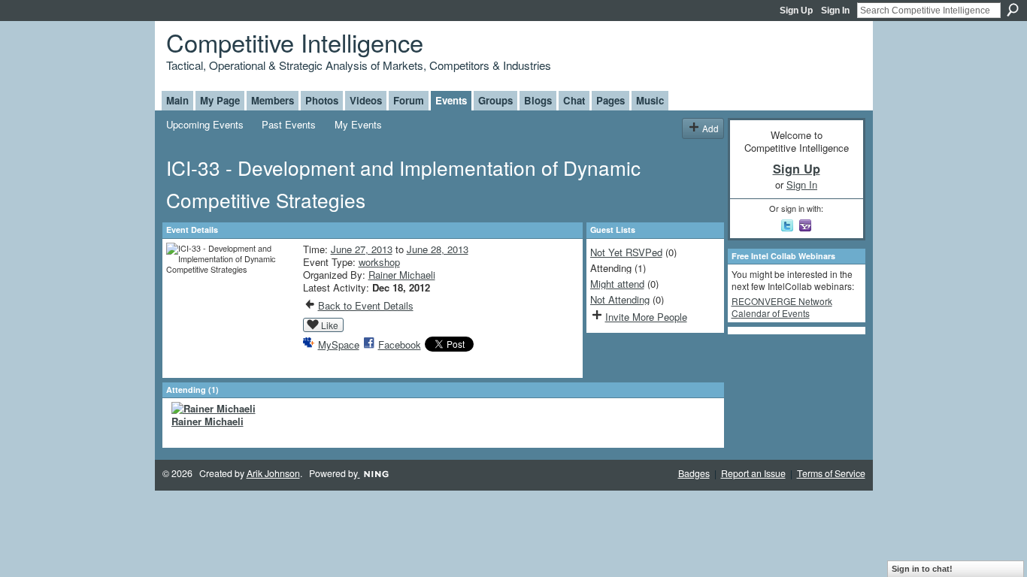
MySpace (338, 344)
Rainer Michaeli (401, 274)
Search (1013, 10)
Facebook (399, 344)
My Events (358, 124)
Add (710, 128)
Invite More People (646, 317)
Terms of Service (831, 473)
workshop (379, 262)
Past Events (289, 124)
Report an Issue (753, 473)
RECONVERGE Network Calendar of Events (782, 307)
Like (329, 325)
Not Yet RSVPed (626, 252)
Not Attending (620, 299)
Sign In (835, 10)
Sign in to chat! (922, 568)
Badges (694, 473)
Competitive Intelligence (294, 41)
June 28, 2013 (437, 249)
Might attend (617, 283)
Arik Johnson (273, 473)
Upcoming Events (205, 124)
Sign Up (796, 10)
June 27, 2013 (361, 249)
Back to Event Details (366, 305)
